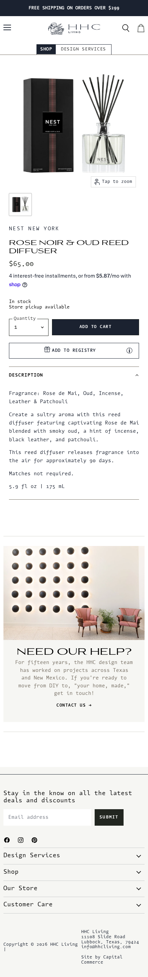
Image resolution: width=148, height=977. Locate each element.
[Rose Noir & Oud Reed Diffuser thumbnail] (20, 205)
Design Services (83, 49)
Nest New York (34, 229)
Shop (46, 49)
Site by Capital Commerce (102, 960)
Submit (109, 817)
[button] (74, 375)
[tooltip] (129, 350)
